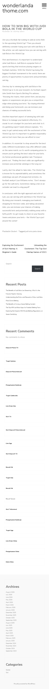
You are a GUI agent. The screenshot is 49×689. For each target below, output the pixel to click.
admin (22, 31)
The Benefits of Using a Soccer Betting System (20, 304)
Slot (7, 672)
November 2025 (11, 615)
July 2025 (9, 625)
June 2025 (9, 628)
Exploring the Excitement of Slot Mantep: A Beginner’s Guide (13, 248)
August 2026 (10, 592)
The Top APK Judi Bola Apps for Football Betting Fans (23, 307)
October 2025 (10, 618)
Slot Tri (8, 417)
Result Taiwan (10, 499)
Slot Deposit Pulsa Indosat (15, 430)
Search (9, 263)
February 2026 (10, 607)
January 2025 (10, 641)
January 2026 (10, 610)
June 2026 (9, 597)
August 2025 (10, 623)
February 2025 (10, 638)
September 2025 (11, 620)
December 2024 (11, 643)
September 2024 (11, 651)
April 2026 (9, 602)
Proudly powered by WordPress (24, 684)
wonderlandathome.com (17, 8)
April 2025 (9, 633)
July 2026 (9, 595)
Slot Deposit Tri (11, 454)
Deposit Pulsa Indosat (14, 372)
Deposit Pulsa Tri (12, 348)
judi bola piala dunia (33, 231)
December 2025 (11, 612)
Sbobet (14, 231)
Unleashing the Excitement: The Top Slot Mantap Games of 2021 (36, 248)
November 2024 (11, 646)
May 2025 (9, 631)
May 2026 (9, 600)
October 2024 (10, 648)
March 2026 (9, 605)
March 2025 (9, 636)
